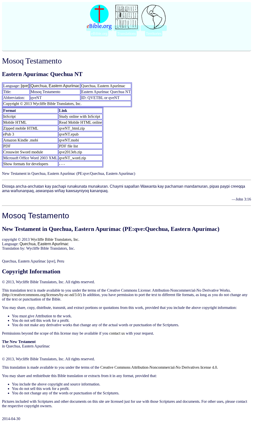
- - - (62, 164)
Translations (126, 33)
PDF (7, 146)
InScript (9, 116)
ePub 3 (8, 134)
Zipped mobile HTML (20, 128)
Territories (154, 33)
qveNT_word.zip (72, 158)
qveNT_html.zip (72, 128)
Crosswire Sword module (23, 152)
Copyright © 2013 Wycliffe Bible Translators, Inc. (42, 103)
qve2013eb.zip (70, 152)
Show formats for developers (25, 164)
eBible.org (99, 33)
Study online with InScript (79, 116)
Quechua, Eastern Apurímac (55, 86)
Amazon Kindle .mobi (20, 140)
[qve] (25, 86)
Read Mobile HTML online (80, 122)
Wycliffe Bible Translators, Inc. (55, 239)
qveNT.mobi (69, 140)
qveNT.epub (69, 134)
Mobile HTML (15, 122)
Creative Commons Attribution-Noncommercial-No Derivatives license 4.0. (159, 367)
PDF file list (68, 146)
